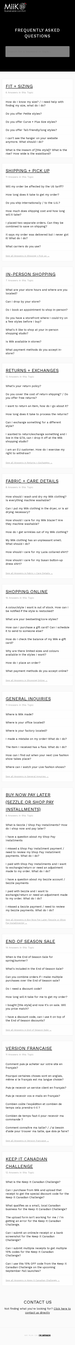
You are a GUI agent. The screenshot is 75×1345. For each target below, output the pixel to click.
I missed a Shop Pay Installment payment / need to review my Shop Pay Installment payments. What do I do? (35, 852)
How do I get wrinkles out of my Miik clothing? (37, 532)
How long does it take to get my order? (32, 194)
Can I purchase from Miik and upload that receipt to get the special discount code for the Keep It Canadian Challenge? (37, 1193)
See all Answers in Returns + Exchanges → (29, 462)
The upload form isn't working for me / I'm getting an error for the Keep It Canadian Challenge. (35, 1221)
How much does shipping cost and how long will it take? (35, 212)
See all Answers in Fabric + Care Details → (29, 573)
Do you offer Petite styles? (24, 113)
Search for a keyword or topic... (29, 51)
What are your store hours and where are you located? (36, 291)
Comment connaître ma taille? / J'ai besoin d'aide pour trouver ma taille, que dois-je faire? (37, 1129)
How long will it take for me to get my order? (36, 997)
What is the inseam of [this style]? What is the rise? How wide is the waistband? (36, 151)
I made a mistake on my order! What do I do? (36, 739)
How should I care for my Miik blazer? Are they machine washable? (34, 522)
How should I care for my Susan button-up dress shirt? (34, 562)
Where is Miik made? (19, 714)
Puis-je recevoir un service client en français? (36, 1087)
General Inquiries (28, 698)
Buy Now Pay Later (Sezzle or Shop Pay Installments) (30, 802)
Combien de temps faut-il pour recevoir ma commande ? (35, 1117)
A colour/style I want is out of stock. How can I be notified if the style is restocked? (37, 609)
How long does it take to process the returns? (37, 414)
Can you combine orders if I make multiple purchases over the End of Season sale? (34, 978)
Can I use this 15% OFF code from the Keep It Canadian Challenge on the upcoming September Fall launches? (36, 1267)
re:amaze (45, 1335)
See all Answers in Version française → (27, 1140)
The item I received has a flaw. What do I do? (36, 747)
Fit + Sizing (19, 86)
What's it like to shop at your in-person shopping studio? (32, 331)
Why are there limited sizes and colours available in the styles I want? (32, 652)
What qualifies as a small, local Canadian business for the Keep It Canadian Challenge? (36, 1207)
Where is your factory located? (26, 730)
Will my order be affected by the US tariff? (35, 186)
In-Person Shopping (31, 274)
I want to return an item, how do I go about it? (37, 406)
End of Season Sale (30, 941)
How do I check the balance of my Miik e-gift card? (36, 641)
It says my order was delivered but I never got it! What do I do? (37, 236)
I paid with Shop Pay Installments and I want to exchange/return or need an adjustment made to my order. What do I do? (36, 867)
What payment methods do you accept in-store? (34, 351)
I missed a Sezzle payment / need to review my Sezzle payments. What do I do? (35, 908)
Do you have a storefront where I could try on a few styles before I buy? (37, 319)
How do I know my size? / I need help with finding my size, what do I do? (35, 103)
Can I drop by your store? (23, 301)
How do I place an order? (23, 662)
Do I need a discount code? (24, 988)
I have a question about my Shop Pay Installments (30, 838)
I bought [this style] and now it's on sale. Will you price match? (36, 1006)
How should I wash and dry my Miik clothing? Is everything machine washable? (36, 498)
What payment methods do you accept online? (37, 671)
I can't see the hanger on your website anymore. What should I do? (32, 140)
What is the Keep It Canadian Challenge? (33, 1182)
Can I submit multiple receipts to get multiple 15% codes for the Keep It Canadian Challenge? (36, 1252)
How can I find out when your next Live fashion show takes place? (37, 757)
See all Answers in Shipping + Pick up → (28, 256)
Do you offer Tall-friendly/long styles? (31, 130)
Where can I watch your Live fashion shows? (36, 767)
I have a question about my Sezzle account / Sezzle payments (35, 881)
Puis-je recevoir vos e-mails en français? (33, 1095)
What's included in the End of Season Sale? (34, 968)
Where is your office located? (25, 722)
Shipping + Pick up (28, 170)
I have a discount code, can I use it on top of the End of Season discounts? (35, 1018)
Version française (29, 1048)
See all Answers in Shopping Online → (27, 680)
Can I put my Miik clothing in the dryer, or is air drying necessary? (37, 510)
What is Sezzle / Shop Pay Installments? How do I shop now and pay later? (36, 826)
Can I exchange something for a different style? (33, 424)
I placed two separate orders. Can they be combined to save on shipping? (34, 224)
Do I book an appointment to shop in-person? (37, 309)
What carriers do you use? (23, 246)
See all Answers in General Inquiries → (27, 776)
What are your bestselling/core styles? (32, 619)
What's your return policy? (23, 386)
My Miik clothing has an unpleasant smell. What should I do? (34, 542)
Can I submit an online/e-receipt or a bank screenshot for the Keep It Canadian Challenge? (34, 1236)
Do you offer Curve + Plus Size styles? (31, 121)
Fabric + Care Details (32, 481)
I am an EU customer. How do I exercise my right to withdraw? (35, 451)
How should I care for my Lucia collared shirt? (37, 552)
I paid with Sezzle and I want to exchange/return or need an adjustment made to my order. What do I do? (37, 895)
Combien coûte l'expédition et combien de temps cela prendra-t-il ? (34, 1105)
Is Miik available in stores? (23, 341)
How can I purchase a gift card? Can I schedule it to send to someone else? (37, 629)
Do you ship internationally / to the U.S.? (33, 202)
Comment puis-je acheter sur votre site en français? (34, 1065)
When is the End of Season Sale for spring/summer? (29, 958)
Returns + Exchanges (32, 370)
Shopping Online (27, 591)
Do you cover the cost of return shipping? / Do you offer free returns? (37, 396)
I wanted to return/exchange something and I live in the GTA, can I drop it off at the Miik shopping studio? (36, 438)
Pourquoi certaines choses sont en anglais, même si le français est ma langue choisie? (35, 1077)
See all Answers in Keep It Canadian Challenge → (33, 1280)
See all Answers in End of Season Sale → (29, 1030)
